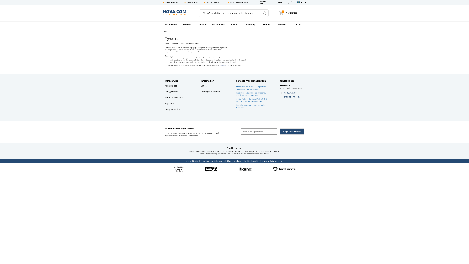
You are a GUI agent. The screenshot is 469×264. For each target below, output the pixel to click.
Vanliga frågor (171, 91)
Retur (167, 97)
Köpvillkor (169, 103)
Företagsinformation (210, 91)
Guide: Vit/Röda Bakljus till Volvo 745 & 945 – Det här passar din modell (251, 100)
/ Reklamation (176, 97)
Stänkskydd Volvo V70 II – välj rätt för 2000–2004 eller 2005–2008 (251, 88)
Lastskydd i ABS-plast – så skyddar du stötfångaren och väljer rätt (251, 94)
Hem (165, 31)
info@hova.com (292, 96)
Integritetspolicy (172, 109)
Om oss (204, 85)
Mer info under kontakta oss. (291, 88)
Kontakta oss (171, 85)
